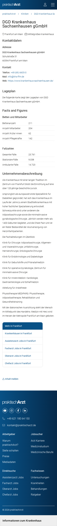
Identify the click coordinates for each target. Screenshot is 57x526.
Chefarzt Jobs (10, 494)
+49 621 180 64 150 (18, 418)
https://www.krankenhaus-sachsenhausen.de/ (31, 81)
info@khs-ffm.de (16, 76)
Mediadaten (9, 462)
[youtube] (4, 410)
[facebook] (18, 410)
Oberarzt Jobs (10, 488)
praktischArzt (9, 14)
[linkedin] (24, 410)
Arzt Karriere (37, 440)
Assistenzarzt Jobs (13, 477)
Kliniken (25, 14)
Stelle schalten (10, 450)
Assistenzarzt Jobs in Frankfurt (20, 341)
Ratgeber (36, 494)
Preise (5, 456)
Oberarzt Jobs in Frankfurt (18, 356)
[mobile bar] (53, 5)
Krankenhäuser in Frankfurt (18, 333)
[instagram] (11, 410)
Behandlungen (39, 488)
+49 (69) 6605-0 (18, 72)
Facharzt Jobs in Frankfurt (18, 348)
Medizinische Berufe (42, 452)
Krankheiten (37, 483)
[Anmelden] (45, 5)
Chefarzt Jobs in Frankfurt (18, 363)
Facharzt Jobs (10, 483)
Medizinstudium (40, 446)
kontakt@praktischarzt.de (21, 425)
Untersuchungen (40, 477)
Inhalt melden (11, 379)
